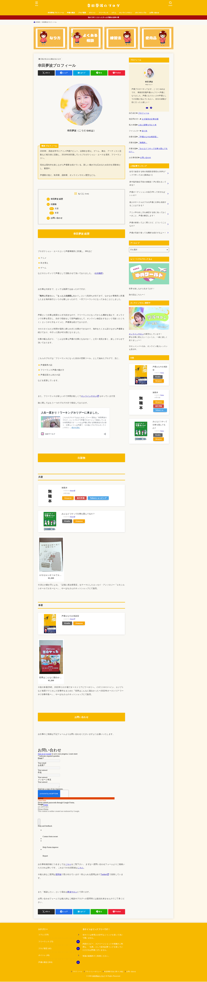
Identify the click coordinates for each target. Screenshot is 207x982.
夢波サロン (72, 892)
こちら (68, 864)
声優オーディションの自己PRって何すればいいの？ (147, 193)
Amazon (68, 498)
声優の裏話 (71, 13)
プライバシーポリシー (93, 971)
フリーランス (103, 13)
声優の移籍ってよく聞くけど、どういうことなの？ (147, 224)
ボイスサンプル (141, 13)
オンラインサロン (125, 13)
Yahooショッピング (98, 498)
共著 (54, 208)
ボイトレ (92, 13)
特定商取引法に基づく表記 (113, 971)
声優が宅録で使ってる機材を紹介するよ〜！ (147, 233)
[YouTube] (147, 108)
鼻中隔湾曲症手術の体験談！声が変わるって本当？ (147, 183)
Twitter (104, 874)
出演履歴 (99, 273)
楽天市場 (80, 498)
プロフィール (143, 113)
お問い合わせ (154, 13)
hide (87, 194)
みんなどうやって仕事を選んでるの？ (78, 514)
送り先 (144, 131)
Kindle (67, 521)
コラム (113, 13)
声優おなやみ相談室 (70, 616)
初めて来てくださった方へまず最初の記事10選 (103, 17)
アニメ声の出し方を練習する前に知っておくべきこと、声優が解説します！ (147, 214)
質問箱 (58, 874)
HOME (38, 22)
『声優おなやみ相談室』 (148, 137)
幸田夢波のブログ (98, 976)
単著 (54, 213)
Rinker (72, 490)
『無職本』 (142, 143)
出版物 (52, 204)
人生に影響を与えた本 (147, 125)
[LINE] (151, 108)
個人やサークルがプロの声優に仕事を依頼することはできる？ (147, 204)
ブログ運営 (82, 13)
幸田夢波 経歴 (55, 199)
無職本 (64, 488)
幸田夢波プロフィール (56, 13)
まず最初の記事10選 (150, 119)
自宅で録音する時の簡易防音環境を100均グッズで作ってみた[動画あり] (147, 173)
